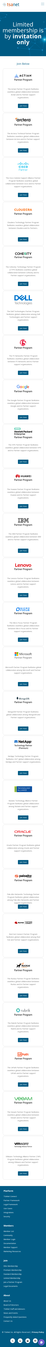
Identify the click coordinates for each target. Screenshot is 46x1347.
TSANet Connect (10, 1196)
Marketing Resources (12, 1251)
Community (8, 1235)
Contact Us (8, 1321)
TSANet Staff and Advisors (14, 1309)
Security (7, 1216)
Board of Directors (11, 1305)
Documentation (10, 1243)
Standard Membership (13, 1274)
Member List (9, 1231)
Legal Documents (11, 1286)
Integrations (9, 1212)
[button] (41, 1342)
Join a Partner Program (13, 1282)
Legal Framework (11, 1204)
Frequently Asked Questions (15, 1317)
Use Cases (8, 1208)
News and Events (11, 1313)
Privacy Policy (38, 1332)
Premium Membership (13, 1270)
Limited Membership (12, 1278)
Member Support (10, 1247)
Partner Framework (11, 1200)
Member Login (9, 1239)
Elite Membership (11, 1266)
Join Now (23, 106)
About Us (7, 1301)
